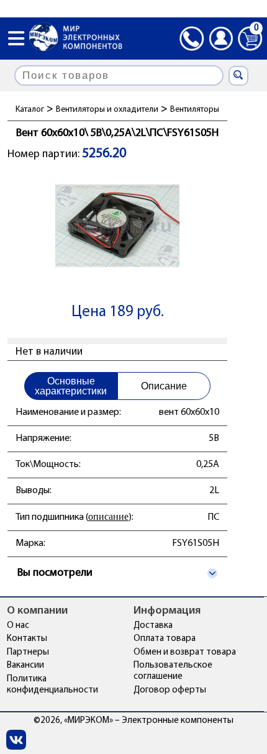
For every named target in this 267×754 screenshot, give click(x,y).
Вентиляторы (194, 109)
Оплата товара (165, 638)
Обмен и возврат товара (185, 652)
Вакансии (25, 665)
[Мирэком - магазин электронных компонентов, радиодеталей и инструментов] (76, 38)
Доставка (153, 625)
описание (108, 516)
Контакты (27, 638)
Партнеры (28, 652)
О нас (18, 625)
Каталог (30, 109)
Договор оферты (170, 690)
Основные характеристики (71, 386)
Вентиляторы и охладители (107, 109)
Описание (164, 386)
